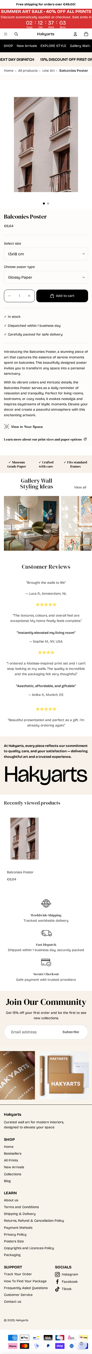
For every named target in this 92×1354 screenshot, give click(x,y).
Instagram (70, 1274)
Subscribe (71, 1032)
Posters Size (14, 1241)
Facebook (70, 1282)
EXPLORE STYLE (53, 46)
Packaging (12, 1255)
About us (11, 1200)
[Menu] (5, 34)
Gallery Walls (80, 46)
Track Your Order (18, 1274)
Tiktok (67, 1289)
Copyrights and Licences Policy (29, 1248)
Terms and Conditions (21, 1207)
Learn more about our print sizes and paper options (43, 439)
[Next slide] (82, 523)
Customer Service (18, 1295)
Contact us (12, 1302)
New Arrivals (27, 46)
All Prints (11, 1160)
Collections (12, 1174)
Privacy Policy (15, 1234)
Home (8, 1147)
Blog (7, 1181)
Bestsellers (12, 1153)
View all (80, 487)
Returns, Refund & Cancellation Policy (34, 1221)
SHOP (8, 46)
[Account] (75, 34)
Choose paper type (19, 267)
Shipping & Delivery (20, 1214)
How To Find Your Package (25, 1281)
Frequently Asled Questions (26, 1288)
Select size (12, 243)
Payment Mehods (18, 1228)
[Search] (16, 34)
